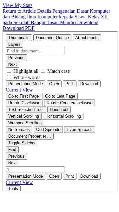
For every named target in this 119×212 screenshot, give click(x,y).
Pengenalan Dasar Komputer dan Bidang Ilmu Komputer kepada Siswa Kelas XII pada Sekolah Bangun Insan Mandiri (56, 16)
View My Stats (17, 5)
